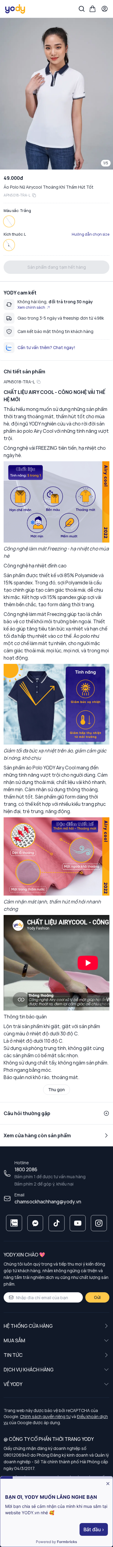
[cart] (92, 8)
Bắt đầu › (93, 1529)
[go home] (15, 9)
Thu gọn (56, 1089)
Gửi (97, 1297)
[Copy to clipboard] (34, 195)
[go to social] (14, 1223)
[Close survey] (108, 1483)
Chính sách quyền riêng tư (45, 1416)
